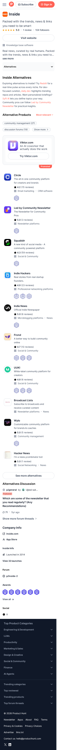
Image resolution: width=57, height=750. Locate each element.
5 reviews (27, 432)
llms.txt (20, 732)
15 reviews (27, 187)
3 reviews (27, 219)
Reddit (43, 83)
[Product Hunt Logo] (11, 4)
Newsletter (9, 719)
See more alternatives (29, 475)
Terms (44, 719)
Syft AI (6, 98)
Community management (31, 436)
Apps (20, 719)
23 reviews (27, 285)
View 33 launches (12, 560)
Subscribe (27, 4)
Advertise (9, 732)
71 (6, 512)
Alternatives (10, 66)
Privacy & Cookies (13, 726)
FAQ (36, 719)
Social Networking (27, 465)
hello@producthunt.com (28, 738)
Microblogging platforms (30, 318)
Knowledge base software (19, 45)
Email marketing (26, 191)
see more (8, 58)
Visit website (28, 37)
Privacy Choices (33, 726)
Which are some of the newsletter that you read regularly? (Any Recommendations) (26, 502)
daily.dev (26, 91)
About (28, 719)
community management (19, 123)
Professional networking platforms (35, 289)
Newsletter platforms (28, 223)
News (50, 318)
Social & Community (28, 256)
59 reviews (27, 252)
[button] (43, 83)
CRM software (45, 191)
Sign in (48, 4)
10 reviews (27, 346)
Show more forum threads (18, 518)
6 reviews (27, 314)
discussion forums (16, 129)
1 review (27, 30)
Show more (40, 129)
